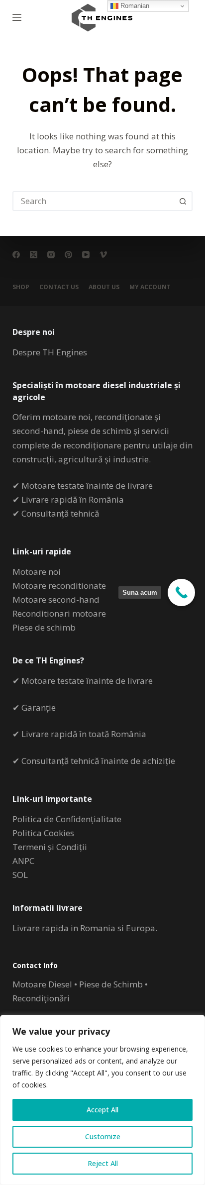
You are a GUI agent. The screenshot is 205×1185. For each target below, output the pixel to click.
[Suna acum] (181, 592)
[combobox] (93, 201)
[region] (102, 1100)
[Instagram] (51, 254)
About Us (104, 287)
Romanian (133, 5)
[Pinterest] (68, 254)
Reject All (103, 1163)
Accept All (102, 1109)
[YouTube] (86, 254)
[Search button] (183, 201)
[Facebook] (16, 254)
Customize (102, 1136)
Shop (20, 287)
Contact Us (59, 287)
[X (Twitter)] (33, 254)
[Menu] (16, 17)
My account (150, 287)
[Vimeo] (103, 254)
